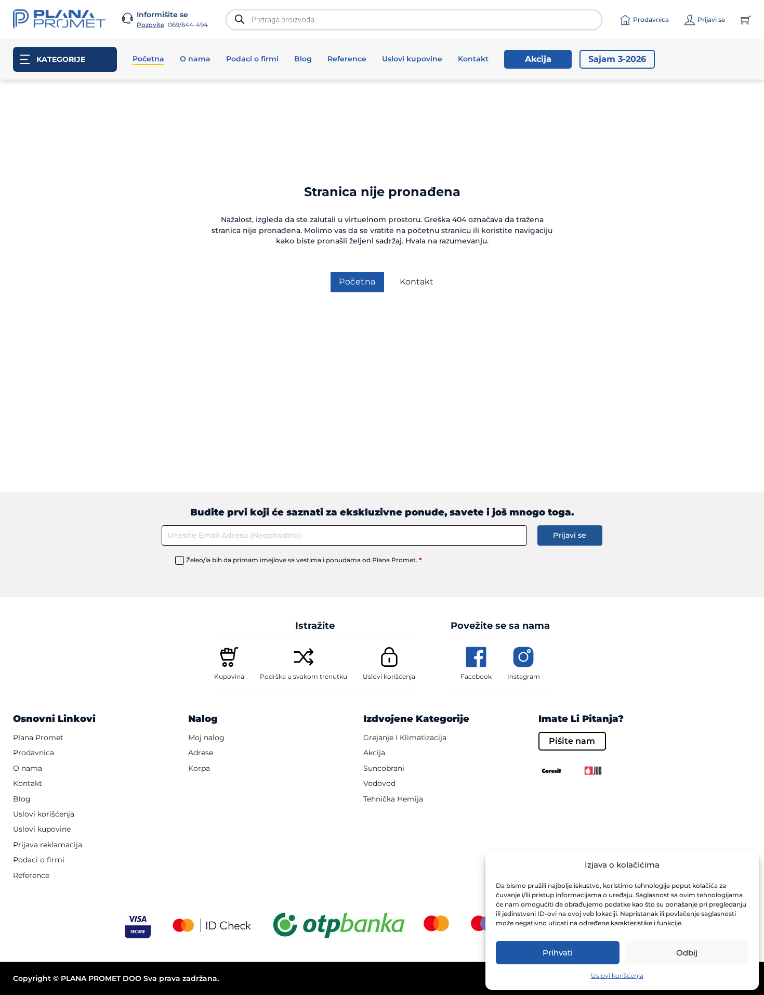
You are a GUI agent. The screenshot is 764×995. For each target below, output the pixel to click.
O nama (195, 58)
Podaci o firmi (252, 58)
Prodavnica (33, 752)
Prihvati (558, 953)
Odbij (686, 953)
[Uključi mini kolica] (746, 20)
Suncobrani (383, 768)
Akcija (538, 59)
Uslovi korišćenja (617, 975)
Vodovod (379, 783)
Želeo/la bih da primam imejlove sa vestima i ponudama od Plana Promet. (303, 560)
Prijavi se (569, 535)
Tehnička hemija (393, 799)
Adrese (200, 752)
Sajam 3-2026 (617, 59)
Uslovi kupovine (412, 58)
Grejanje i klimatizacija (404, 737)
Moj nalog (206, 737)
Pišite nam (572, 741)
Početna (148, 58)
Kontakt (473, 58)
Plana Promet (38, 737)
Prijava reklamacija (47, 844)
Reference (346, 58)
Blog (303, 58)
